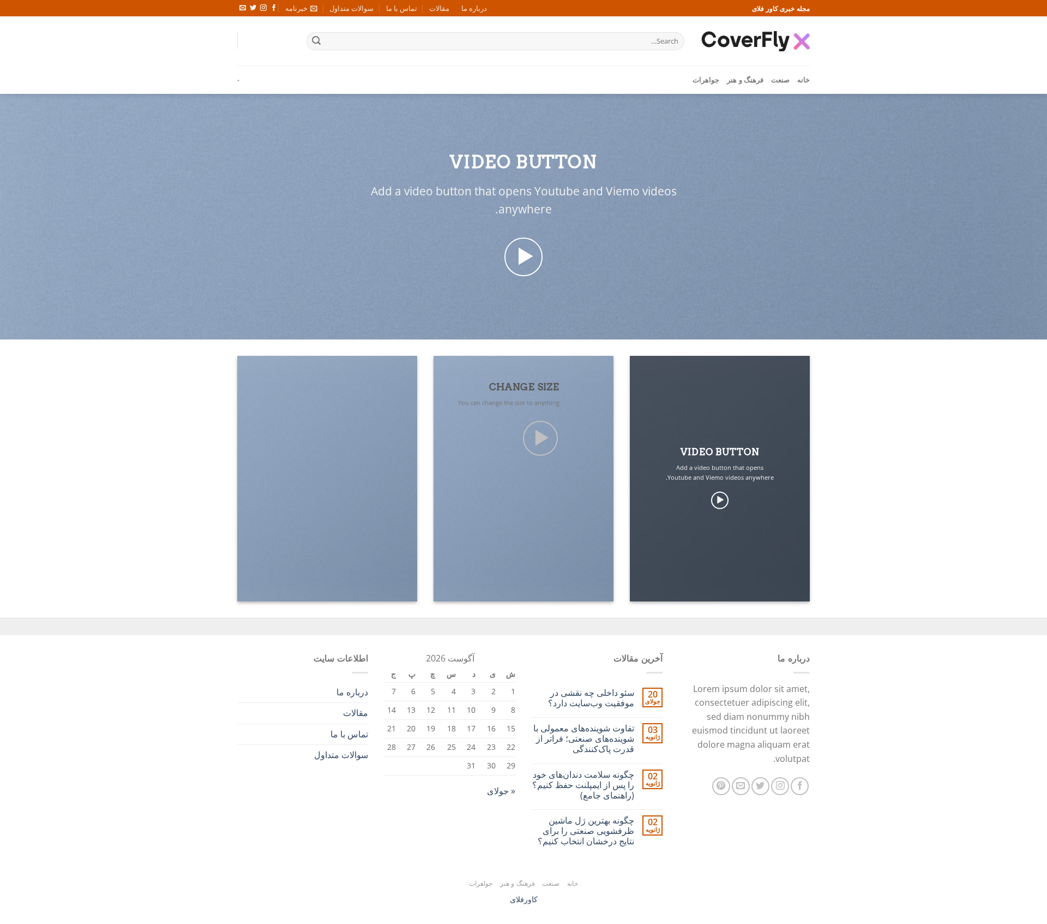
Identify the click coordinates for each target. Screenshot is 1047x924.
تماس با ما (401, 8)
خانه (803, 80)
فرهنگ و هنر (745, 80)
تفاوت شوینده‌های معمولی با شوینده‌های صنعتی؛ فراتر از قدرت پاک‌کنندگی (583, 739)
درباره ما (474, 8)
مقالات (439, 8)
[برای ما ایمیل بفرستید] (242, 8)
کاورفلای (524, 899)
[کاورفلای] (755, 41)
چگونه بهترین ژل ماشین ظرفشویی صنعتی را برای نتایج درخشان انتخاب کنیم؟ (586, 831)
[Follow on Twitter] (253, 8)
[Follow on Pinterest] (721, 786)
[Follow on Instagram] (263, 8)
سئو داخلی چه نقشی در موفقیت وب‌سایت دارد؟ (591, 698)
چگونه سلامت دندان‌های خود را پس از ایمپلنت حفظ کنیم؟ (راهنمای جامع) (583, 785)
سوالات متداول (351, 8)
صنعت (780, 80)
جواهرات (706, 80)
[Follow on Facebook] (273, 8)
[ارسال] (316, 41)
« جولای (501, 791)
